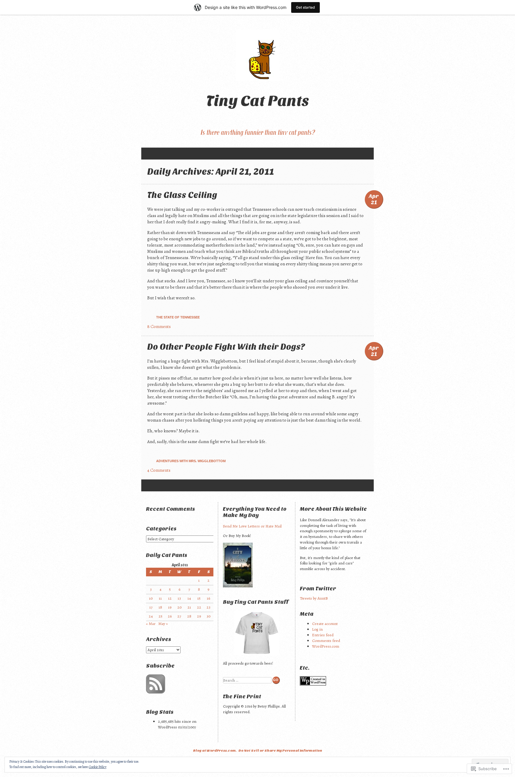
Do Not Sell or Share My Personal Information (280, 750)
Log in (317, 629)
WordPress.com (325, 646)
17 (151, 607)
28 (189, 616)
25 (160, 616)
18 (160, 607)
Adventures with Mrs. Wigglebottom (191, 461)
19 (170, 607)
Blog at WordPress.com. (215, 750)
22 (199, 607)
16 (208, 598)
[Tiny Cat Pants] (257, 55)
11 (160, 598)
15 (199, 598)
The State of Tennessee (178, 317)
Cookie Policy (97, 766)
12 (170, 598)
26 (170, 616)
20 (179, 607)
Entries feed (322, 635)
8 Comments (159, 326)
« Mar (151, 623)
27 (179, 616)
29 (199, 616)
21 (189, 607)
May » (163, 623)
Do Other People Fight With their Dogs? (226, 347)
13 (179, 598)
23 (208, 607)
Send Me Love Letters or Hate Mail (252, 526)
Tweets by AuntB (314, 598)
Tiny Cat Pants (257, 101)
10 (151, 598)
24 (151, 616)
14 (189, 598)
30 (208, 616)
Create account (325, 623)
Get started (305, 7)
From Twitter (318, 589)
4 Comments (158, 470)
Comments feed (326, 640)
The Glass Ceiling (182, 195)
